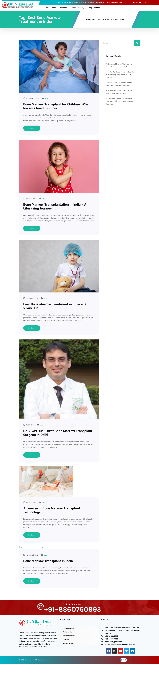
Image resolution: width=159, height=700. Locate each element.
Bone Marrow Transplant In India (48, 561)
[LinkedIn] (135, 660)
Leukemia (66, 639)
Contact (97, 8)
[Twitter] (126, 651)
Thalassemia (67, 632)
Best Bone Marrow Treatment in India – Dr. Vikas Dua (55, 306)
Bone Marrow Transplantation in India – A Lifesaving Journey (54, 206)
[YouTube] (138, 660)
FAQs (74, 8)
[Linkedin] (132, 651)
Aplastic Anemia (68, 643)
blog (46, 98)
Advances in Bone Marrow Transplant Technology (51, 510)
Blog (90, 8)
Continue (31, 128)
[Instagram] (114, 651)
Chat (124, 660)
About (54, 8)
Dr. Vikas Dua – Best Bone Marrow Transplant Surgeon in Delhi (57, 433)
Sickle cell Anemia (69, 636)
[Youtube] (120, 651)
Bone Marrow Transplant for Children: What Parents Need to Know (56, 106)
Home (47, 8)
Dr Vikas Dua (29, 660)
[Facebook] (108, 651)
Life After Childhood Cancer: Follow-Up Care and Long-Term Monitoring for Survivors (120, 75)
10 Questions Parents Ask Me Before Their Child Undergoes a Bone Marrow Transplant (119, 101)
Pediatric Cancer (68, 628)
